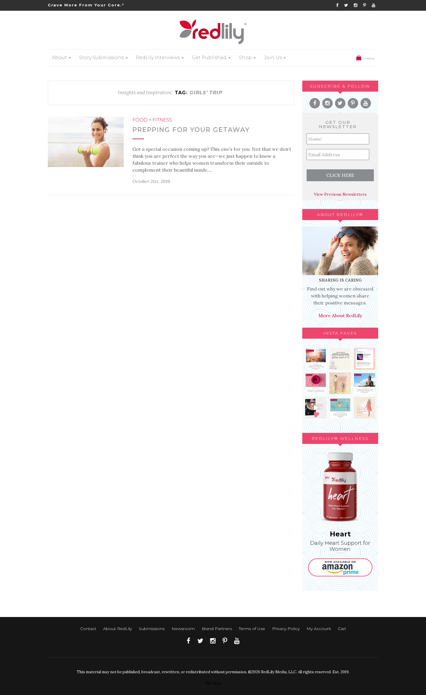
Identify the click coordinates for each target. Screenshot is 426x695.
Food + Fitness (152, 120)
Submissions (152, 628)
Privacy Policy (286, 628)
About (60, 57)
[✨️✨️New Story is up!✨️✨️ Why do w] (316, 358)
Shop (246, 57)
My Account (319, 628)
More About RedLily (340, 315)
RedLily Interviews (158, 57)
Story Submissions (102, 57)
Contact (88, 628)
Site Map (213, 683)
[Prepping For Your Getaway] (86, 142)
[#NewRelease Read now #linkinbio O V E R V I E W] (316, 383)
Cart (342, 628)
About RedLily (117, 628)
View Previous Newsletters (340, 194)
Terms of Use (252, 628)
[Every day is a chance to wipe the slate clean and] (316, 407)
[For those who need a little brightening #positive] (340, 383)
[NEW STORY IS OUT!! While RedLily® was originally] (364, 383)
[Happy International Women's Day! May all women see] (364, 407)
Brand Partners (217, 628)
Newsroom (183, 628)
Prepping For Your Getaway (191, 130)
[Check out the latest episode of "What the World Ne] (364, 358)
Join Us (273, 57)
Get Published (210, 57)
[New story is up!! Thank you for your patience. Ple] (340, 407)
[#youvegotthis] (340, 358)
